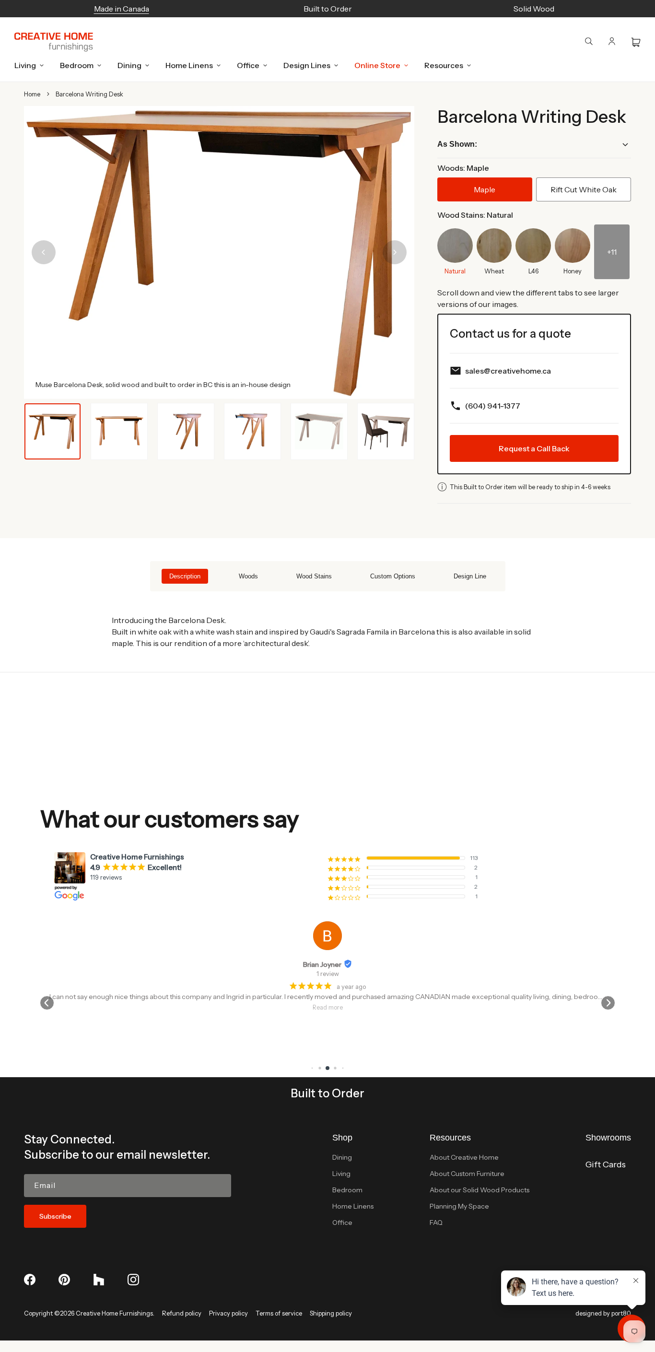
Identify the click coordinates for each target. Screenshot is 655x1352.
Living (341, 1173)
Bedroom (347, 1190)
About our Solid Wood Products (479, 1190)
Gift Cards (605, 1164)
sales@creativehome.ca (508, 371)
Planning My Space (459, 1206)
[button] (26, 65)
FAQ (436, 1222)
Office (342, 1222)
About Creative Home (464, 1157)
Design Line (470, 576)
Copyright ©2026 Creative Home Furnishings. (89, 1313)
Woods (248, 576)
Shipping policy (331, 1313)
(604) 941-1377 (492, 406)
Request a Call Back (534, 448)
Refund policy (181, 1313)
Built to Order (327, 1093)
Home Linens (353, 1206)
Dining (342, 1157)
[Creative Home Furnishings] (53, 42)
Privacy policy (228, 1313)
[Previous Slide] (44, 252)
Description (184, 576)
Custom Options (392, 576)
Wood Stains (314, 576)
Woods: (463, 168)
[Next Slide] (395, 252)
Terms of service (279, 1313)
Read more (328, 1007)
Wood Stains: (475, 215)
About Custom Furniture (467, 1173)
